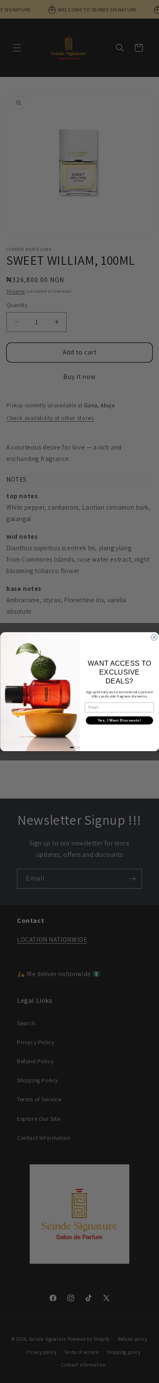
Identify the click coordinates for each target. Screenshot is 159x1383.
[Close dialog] (154, 637)
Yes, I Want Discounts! (119, 720)
